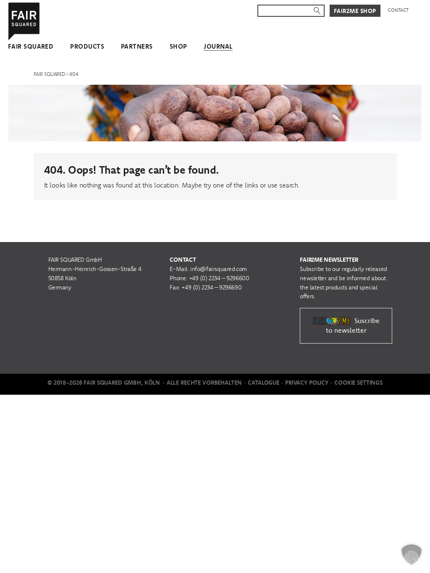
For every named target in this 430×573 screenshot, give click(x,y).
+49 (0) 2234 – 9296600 (219, 278)
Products (87, 46)
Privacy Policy (306, 382)
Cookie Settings (358, 382)
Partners (137, 46)
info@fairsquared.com (218, 269)
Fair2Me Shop (355, 11)
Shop (178, 46)
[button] (411, 554)
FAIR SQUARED (30, 46)
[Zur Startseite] (24, 20)
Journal (218, 46)
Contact (398, 10)
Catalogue (263, 382)
